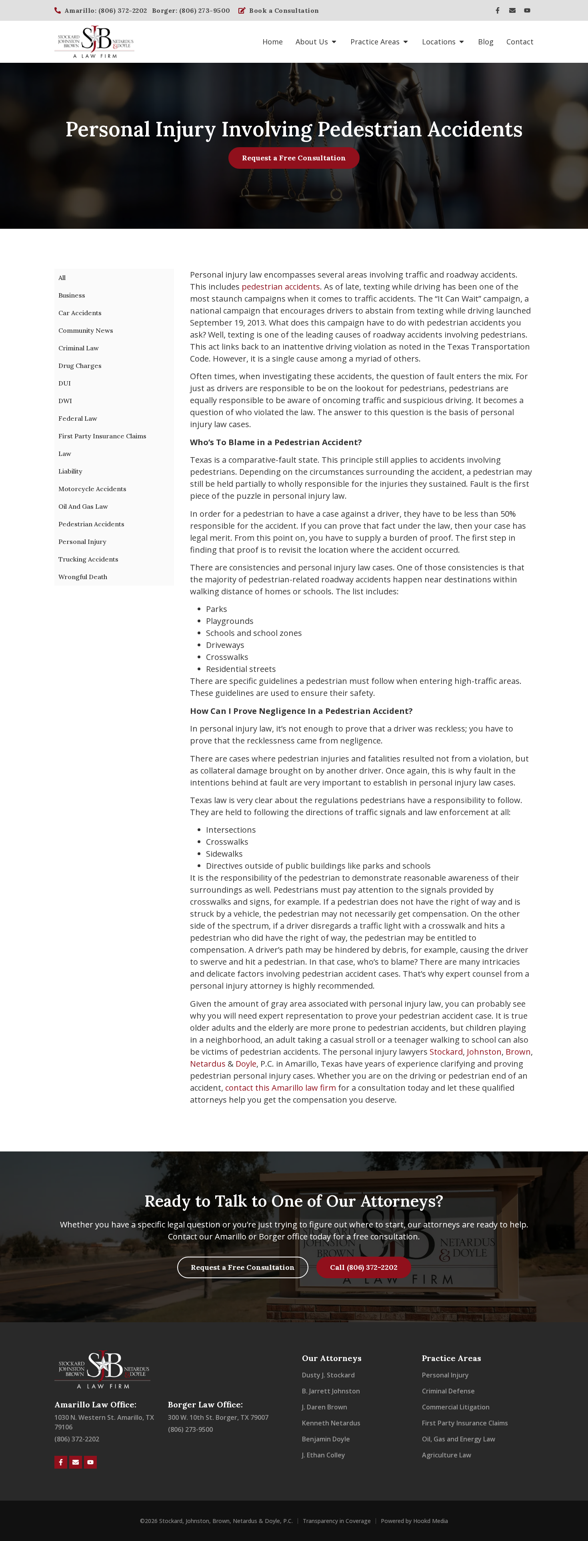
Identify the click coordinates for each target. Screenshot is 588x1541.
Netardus (208, 1063)
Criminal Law (78, 348)
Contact (520, 41)
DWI (65, 401)
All (62, 278)
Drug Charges (80, 366)
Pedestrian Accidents (91, 524)
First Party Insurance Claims (102, 436)
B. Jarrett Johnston (331, 1391)
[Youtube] (527, 10)
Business (71, 295)
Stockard (446, 1051)
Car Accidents (80, 313)
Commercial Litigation (456, 1407)
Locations (439, 41)
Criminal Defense (448, 1391)
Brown (518, 1051)
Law (64, 454)
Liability (70, 471)
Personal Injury (82, 542)
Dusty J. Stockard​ (328, 1375)
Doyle (246, 1063)
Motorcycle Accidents (92, 489)
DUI (64, 383)
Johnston (484, 1051)
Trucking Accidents (88, 559)
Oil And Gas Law (83, 506)
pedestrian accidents (281, 286)
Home (272, 41)
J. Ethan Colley (323, 1455)
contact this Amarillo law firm (280, 1087)
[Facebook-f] (497, 10)
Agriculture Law (446, 1455)
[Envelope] (512, 10)
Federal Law (77, 418)
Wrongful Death (82, 577)
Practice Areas (375, 41)
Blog (486, 41)
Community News (85, 330)
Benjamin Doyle (326, 1439)
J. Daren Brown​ (324, 1407)
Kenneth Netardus (331, 1423)
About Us (312, 41)
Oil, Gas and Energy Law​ (458, 1439)
